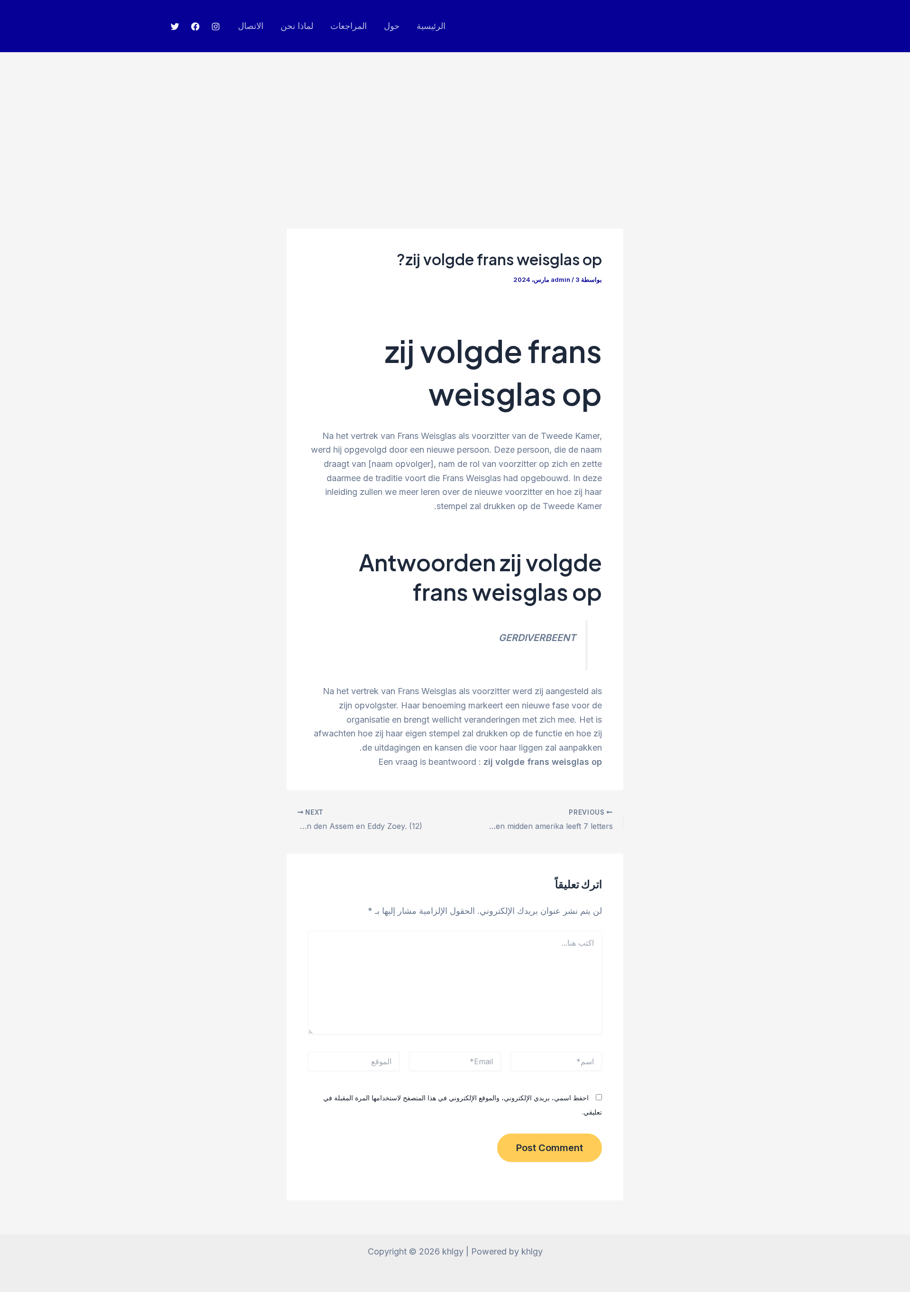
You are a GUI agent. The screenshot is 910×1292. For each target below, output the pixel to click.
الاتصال (251, 26)
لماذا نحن (297, 26)
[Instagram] (215, 26)
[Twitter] (175, 26)
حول (392, 26)
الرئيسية (431, 26)
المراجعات (348, 26)
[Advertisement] (455, 123)
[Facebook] (195, 26)
